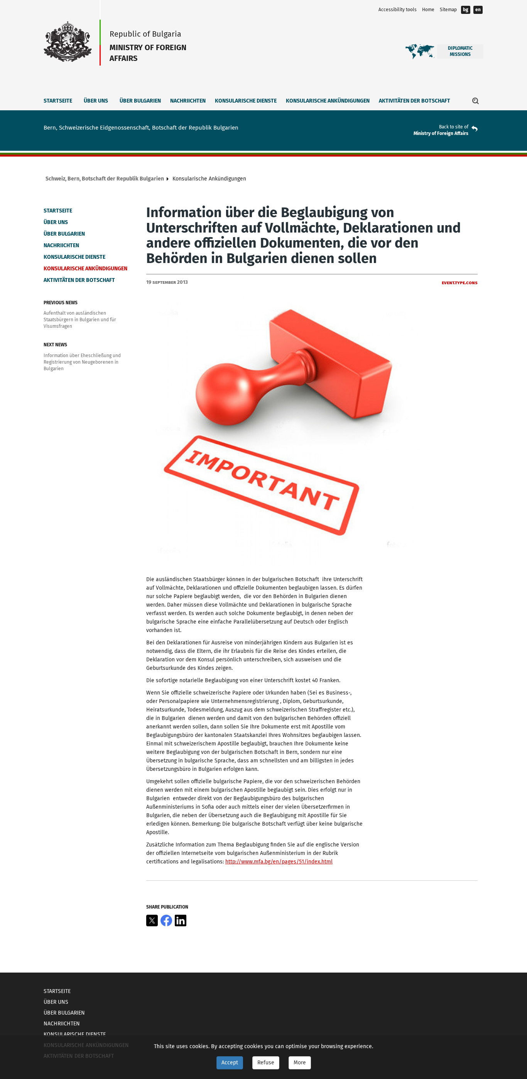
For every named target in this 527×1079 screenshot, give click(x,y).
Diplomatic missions (460, 51)
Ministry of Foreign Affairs (441, 133)
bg (465, 9)
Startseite (58, 101)
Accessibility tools (397, 9)
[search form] (476, 100)
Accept (229, 1062)
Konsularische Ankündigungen (328, 101)
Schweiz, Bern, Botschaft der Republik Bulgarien (105, 178)
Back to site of (453, 127)
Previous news (61, 302)
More (300, 1062)
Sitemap (448, 9)
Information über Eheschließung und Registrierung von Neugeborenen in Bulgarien (82, 362)
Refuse (265, 1062)
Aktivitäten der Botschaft (414, 101)
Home (428, 9)
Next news (55, 344)
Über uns (96, 101)
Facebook (166, 920)
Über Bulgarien (140, 101)
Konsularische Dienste (246, 101)
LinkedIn (180, 920)
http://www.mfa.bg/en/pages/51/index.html (279, 861)
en (478, 9)
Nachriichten (188, 101)
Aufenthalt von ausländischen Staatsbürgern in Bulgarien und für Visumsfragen (80, 319)
